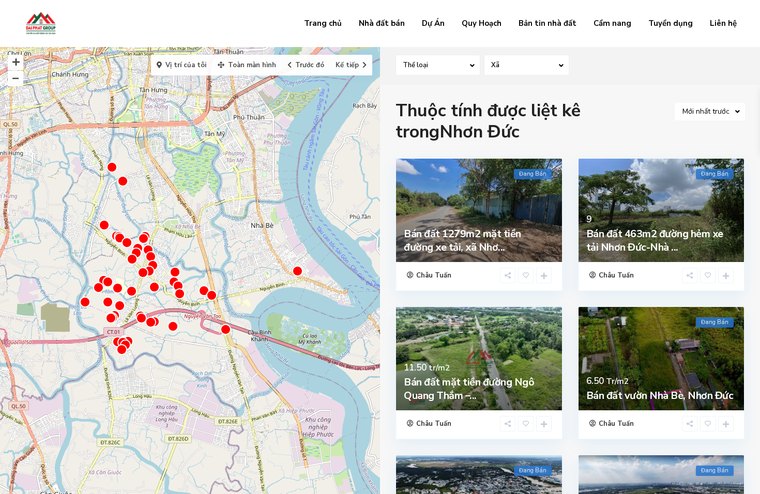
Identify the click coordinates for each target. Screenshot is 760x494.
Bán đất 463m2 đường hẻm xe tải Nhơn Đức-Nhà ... (654, 240)
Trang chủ (323, 23)
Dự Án (433, 23)
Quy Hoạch (481, 23)
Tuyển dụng (670, 23)
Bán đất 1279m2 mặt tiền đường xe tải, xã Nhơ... (462, 240)
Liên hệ (723, 23)
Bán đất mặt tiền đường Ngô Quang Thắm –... (469, 389)
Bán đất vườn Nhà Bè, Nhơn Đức (660, 396)
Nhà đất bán (382, 23)
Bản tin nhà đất (547, 23)
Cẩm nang (612, 23)
